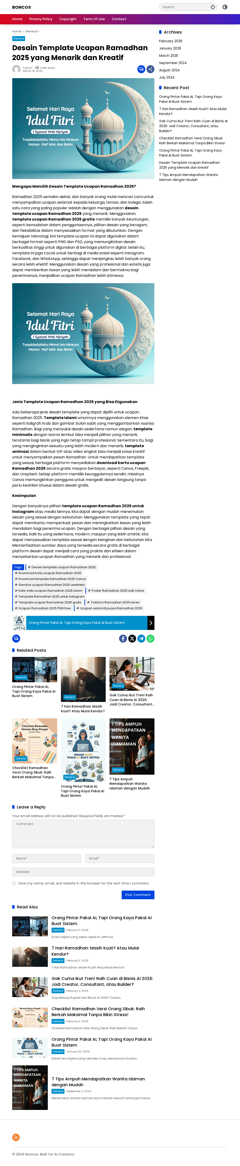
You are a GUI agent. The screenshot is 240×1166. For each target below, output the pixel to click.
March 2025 (168, 55)
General (18, 38)
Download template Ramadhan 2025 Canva (52, 579)
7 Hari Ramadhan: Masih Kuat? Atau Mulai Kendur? (83, 708)
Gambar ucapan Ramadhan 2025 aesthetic (52, 585)
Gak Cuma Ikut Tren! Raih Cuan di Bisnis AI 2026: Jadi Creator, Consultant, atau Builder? (131, 700)
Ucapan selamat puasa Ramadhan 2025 (111, 608)
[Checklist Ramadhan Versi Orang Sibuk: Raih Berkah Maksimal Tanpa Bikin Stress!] (34, 740)
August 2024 (169, 70)
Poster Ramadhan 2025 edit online (118, 590)
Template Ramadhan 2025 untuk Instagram (52, 596)
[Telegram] (141, 639)
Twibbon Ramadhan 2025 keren (115, 602)
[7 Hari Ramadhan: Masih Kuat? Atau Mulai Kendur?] (83, 679)
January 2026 (170, 48)
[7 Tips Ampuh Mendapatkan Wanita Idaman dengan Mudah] (131, 746)
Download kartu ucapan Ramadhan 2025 (50, 573)
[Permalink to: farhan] (17, 69)
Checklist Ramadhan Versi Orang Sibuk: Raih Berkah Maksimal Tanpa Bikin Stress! (32, 773)
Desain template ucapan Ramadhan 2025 (64, 567)
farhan (27, 68)
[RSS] (16, 1137)
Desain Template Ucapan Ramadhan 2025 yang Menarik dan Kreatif (189, 165)
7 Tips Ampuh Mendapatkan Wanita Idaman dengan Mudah (129, 784)
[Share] (150, 69)
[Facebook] (123, 639)
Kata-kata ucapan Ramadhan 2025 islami (50, 590)
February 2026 (170, 41)
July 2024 (167, 77)
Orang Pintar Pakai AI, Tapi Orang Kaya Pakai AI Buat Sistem (34, 691)
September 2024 (173, 63)
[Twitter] (132, 639)
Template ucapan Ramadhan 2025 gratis (50, 602)
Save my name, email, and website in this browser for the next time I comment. (83, 883)
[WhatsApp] (150, 639)
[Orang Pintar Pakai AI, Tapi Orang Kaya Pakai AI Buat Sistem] (34, 669)
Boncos (21, 7)
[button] (213, 7)
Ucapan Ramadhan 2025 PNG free (45, 608)
